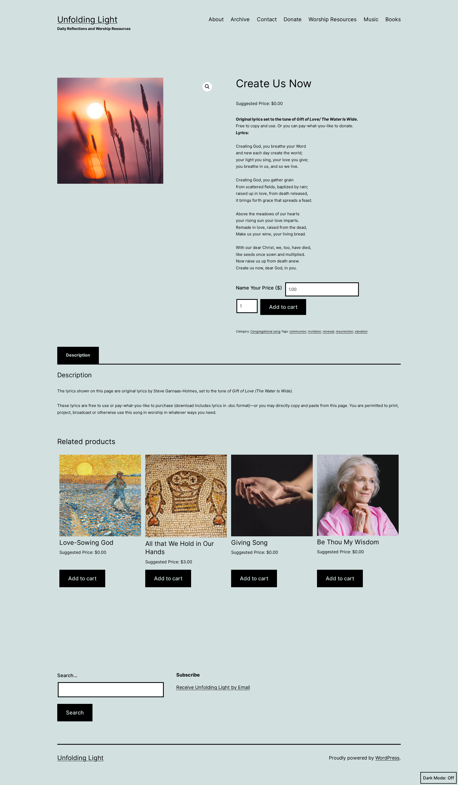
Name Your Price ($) (259, 288)
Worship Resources (332, 19)
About (216, 19)
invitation (314, 331)
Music (371, 19)
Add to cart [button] (82, 578)
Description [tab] (78, 355)
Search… (67, 675)
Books (393, 19)
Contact (267, 19)
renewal (328, 331)
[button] (207, 86)
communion (297, 331)
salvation (361, 331)
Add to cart (283, 307)
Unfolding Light (87, 19)
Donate (293, 19)
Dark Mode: (434, 777)
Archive (240, 19)
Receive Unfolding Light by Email (213, 687)
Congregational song (265, 331)
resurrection (344, 331)
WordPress (387, 758)
